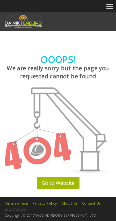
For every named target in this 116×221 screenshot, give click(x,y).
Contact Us (91, 203)
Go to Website (58, 183)
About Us (69, 203)
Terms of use (16, 203)
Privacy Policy (44, 203)
